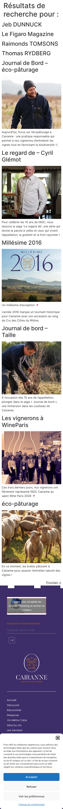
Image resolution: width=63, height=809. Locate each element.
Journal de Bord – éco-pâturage (25, 66)
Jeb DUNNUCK (22, 24)
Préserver (13, 715)
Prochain (53, 582)
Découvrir (13, 705)
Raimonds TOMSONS (30, 43)
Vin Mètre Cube (17, 720)
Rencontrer (14, 710)
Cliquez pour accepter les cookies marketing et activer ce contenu (27, 605)
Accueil (11, 700)
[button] (57, 738)
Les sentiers (14, 730)
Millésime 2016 (22, 242)
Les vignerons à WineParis (22, 421)
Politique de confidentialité (32, 804)
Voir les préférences (31, 796)
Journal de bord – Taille (25, 331)
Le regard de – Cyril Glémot (27, 156)
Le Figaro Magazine (28, 34)
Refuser (32, 786)
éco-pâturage (20, 503)
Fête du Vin (14, 725)
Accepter (31, 777)
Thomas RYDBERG (26, 53)
